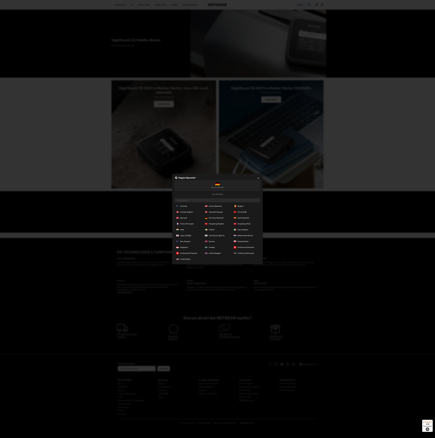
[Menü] (431, 421)
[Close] (258, 178)
